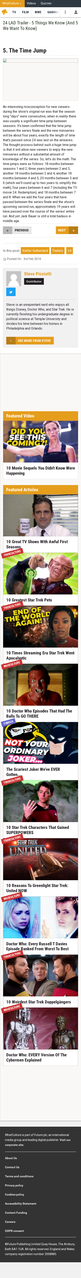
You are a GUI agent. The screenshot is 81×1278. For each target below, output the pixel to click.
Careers (10, 1221)
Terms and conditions (19, 1176)
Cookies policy (14, 1194)
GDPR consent (14, 1231)
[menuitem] (12, 3)
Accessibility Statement (20, 1203)
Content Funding (16, 1212)
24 (69, 251)
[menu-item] (14, 12)
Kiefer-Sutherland (35, 251)
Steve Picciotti (38, 273)
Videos (31, 3)
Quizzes (46, 3)
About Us (11, 1158)
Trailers (57, 251)
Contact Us (12, 1167)
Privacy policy (14, 1185)
